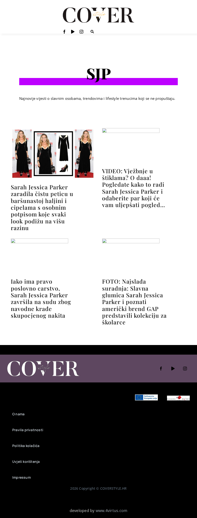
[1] (131, 130)
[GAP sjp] (131, 240)
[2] (39, 240)
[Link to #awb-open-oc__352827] (92, 31)
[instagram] (81, 32)
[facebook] (64, 32)
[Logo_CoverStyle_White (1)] (43, 361)
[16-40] (53, 130)
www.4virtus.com (112, 510)
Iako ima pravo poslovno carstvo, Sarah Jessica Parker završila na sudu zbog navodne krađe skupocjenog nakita (41, 298)
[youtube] (72, 32)
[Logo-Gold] (98, 8)
